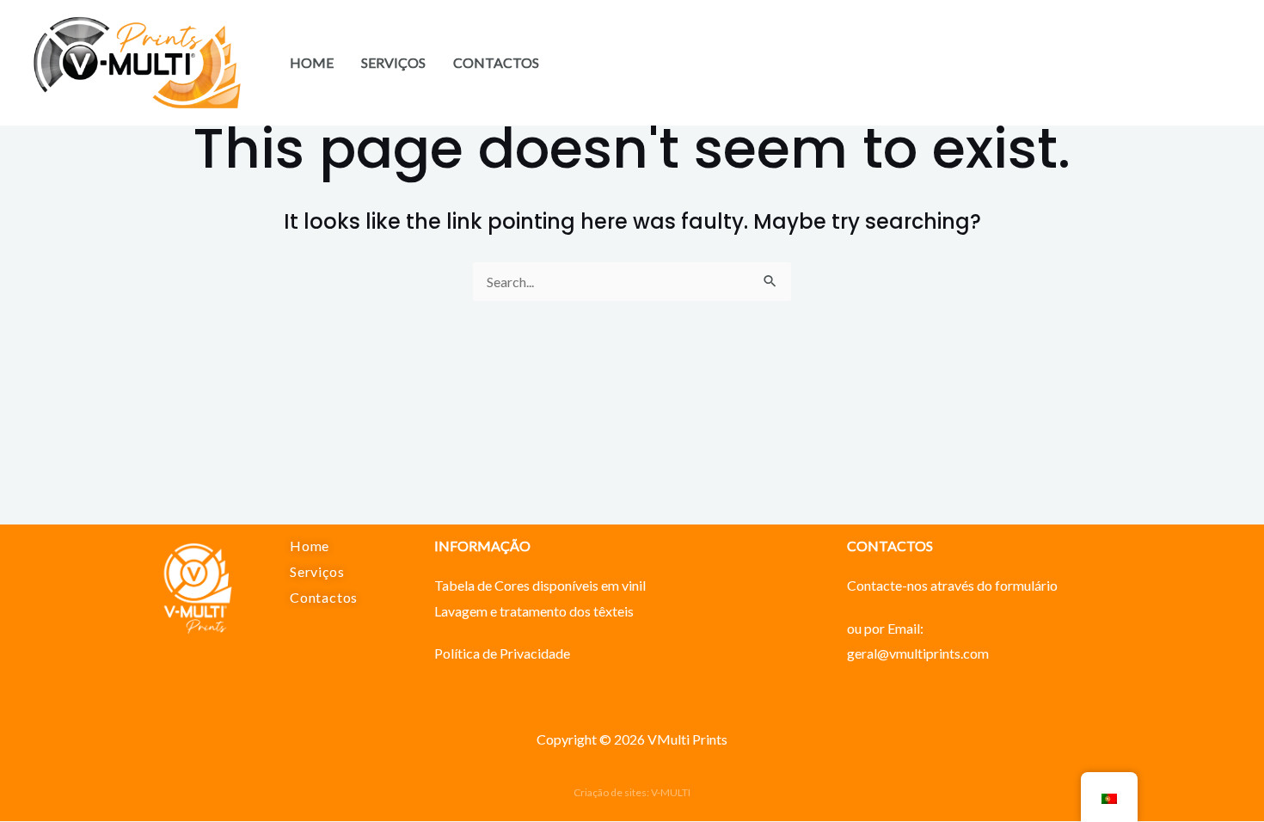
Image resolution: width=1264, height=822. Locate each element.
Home (312, 62)
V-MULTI (670, 792)
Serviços (393, 62)
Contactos (496, 62)
